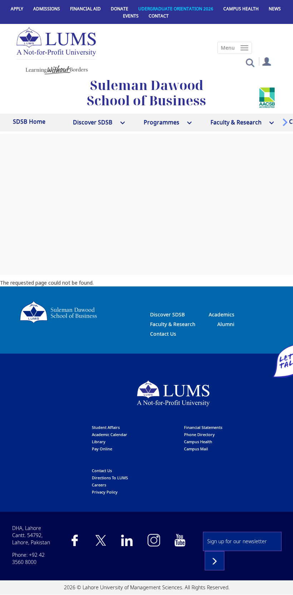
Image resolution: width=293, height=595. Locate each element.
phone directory (199, 434)
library (98, 442)
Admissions (46, 9)
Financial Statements (203, 427)
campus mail (196, 449)
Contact (159, 16)
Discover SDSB (167, 314)
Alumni (225, 324)
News (275, 9)
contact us (102, 470)
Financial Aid (85, 9)
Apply (17, 9)
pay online (102, 449)
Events (131, 16)
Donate (119, 9)
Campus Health (241, 9)
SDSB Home (29, 121)
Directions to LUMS (110, 478)
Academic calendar (109, 434)
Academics (221, 314)
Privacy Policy (105, 492)
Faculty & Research (172, 324)
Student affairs (106, 427)
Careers (99, 485)
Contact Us (163, 333)
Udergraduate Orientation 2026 (175, 9)
